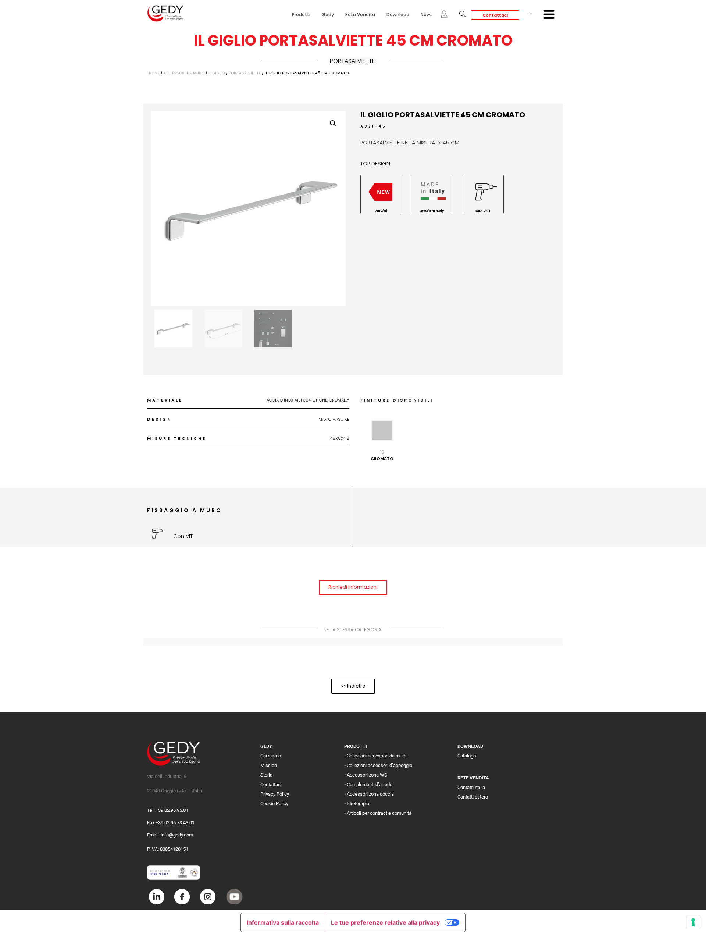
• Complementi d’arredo (368, 784)
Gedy (328, 14)
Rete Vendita (360, 14)
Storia (266, 775)
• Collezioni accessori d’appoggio (378, 765)
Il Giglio (216, 73)
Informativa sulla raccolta (283, 922)
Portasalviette (352, 61)
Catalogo (466, 756)
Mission (268, 765)
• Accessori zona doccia (369, 794)
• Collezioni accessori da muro (375, 756)
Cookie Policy (274, 803)
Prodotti (301, 14)
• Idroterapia (356, 803)
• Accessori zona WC (365, 775)
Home (154, 73)
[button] (333, 123)
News (427, 14)
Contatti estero (472, 797)
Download (397, 14)
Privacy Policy (274, 794)
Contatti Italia (471, 787)
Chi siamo (270, 756)
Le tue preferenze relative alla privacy (385, 922)
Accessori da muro (184, 73)
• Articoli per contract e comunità (377, 813)
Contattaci (495, 15)
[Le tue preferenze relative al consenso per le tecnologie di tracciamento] (693, 922)
